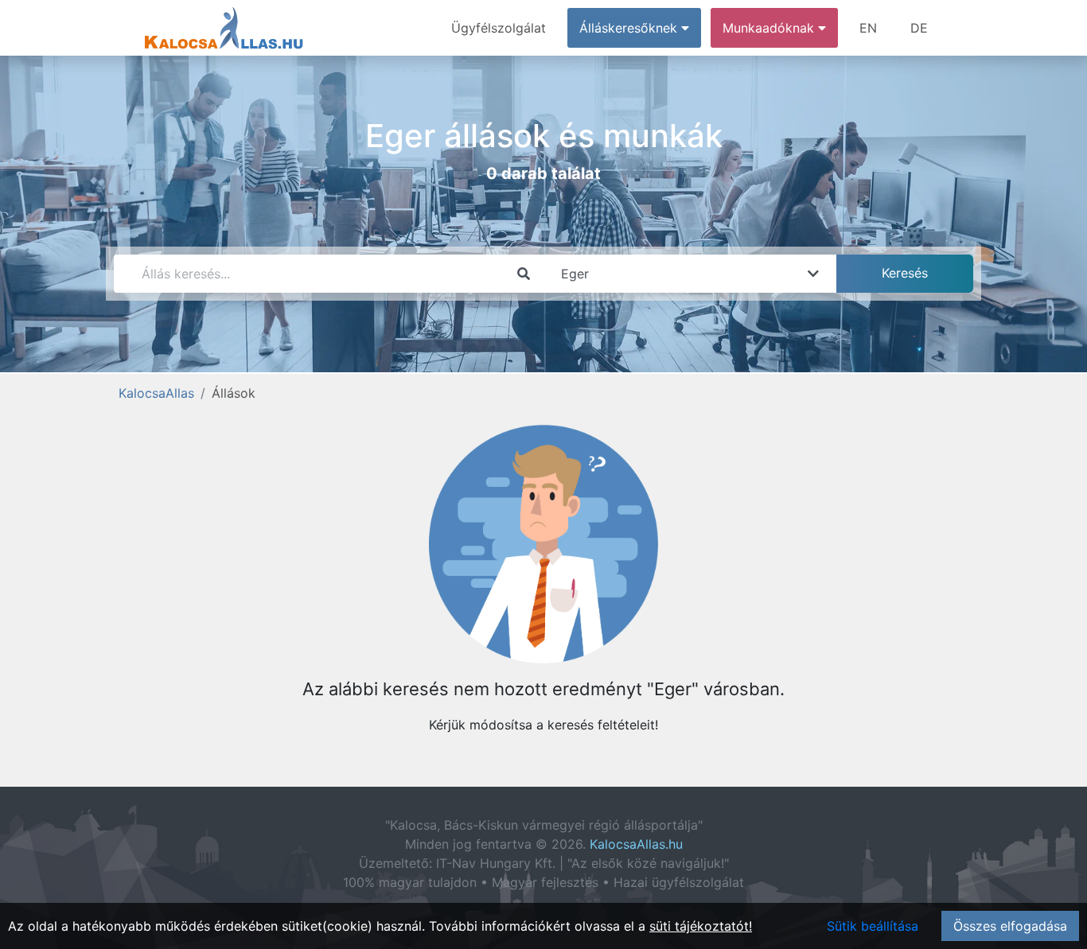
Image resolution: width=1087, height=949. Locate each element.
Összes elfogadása (1010, 926)
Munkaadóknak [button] (770, 28)
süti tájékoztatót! (700, 926)
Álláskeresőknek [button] (630, 28)
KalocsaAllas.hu (636, 844)
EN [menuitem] (868, 28)
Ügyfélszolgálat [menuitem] (498, 28)
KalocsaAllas (156, 393)
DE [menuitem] (919, 28)
